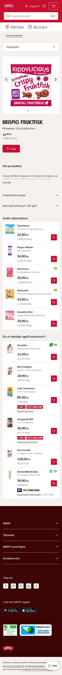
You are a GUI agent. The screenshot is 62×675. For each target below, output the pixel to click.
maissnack (22, 290)
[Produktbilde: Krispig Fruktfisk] (27, 110)
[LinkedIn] (28, 586)
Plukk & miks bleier (25, 411)
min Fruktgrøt (24, 366)
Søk (52, 16)
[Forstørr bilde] (31, 85)
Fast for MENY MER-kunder (29, 494)
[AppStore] (29, 610)
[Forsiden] (31, 110)
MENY (6, 523)
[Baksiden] (34, 110)
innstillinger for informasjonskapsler (37, 669)
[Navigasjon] (44, 6)
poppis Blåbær (25, 247)
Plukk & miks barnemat (27, 442)
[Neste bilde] (55, 79)
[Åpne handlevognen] (53, 6)
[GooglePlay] (11, 610)
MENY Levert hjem (14, 546)
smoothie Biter (25, 312)
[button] (31, 46)
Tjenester (8, 535)
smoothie (22, 345)
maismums (23, 268)
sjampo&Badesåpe (27, 471)
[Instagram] (13, 586)
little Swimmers (26, 388)
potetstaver (23, 225)
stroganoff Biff (25, 419)
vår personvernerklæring (13, 666)
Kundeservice (11, 558)
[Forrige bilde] (6, 79)
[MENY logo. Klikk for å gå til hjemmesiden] (9, 6)
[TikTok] (36, 586)
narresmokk (24, 450)
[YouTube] (21, 586)
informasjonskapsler (36, 666)
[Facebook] (5, 586)
